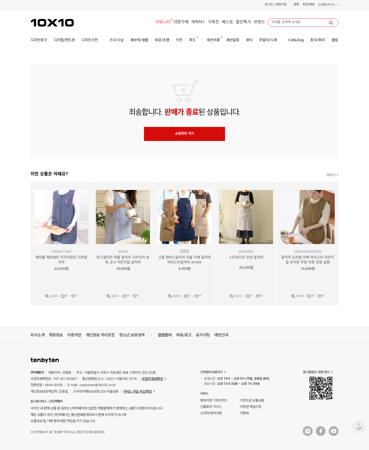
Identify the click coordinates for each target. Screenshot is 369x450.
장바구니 (327, 5)
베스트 (227, 22)
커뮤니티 (163, 22)
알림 (296, 4)
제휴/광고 (184, 335)
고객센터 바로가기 (211, 372)
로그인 (269, 4)
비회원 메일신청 (250, 407)
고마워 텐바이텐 (211, 413)
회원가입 (281, 4)
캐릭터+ (198, 22)
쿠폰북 (244, 413)
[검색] (331, 23)
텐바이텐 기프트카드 (213, 400)
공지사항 (203, 335)
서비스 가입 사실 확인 (137, 391)
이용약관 (74, 335)
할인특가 (243, 22)
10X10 (52, 23)
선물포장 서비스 (211, 407)
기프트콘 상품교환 (252, 400)
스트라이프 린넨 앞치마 (246, 257)
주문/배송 (309, 4)
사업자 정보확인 (152, 379)
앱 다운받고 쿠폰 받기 (316, 372)
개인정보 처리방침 (100, 335)
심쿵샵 (184, 251)
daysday (246, 251)
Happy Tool (61, 251)
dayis (123, 251)
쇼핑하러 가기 (184, 134)
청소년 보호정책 (132, 335)
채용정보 (56, 335)
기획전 (213, 22)
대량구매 (181, 22)
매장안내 (221, 335)
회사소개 (38, 335)
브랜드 (259, 22)
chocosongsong (307, 251)
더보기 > (332, 175)
